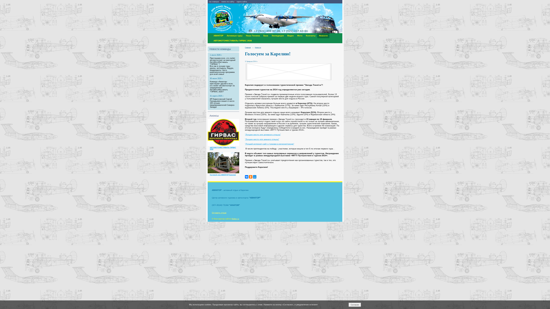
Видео (290, 36)
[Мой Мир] (254, 177)
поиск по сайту (227, 2)
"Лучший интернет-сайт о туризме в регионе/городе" (269, 144)
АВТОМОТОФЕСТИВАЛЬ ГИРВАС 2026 (233, 41)
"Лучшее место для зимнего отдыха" (262, 139)
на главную (214, 2)
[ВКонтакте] (246, 177)
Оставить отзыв (219, 213)
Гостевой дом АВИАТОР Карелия (223, 175)
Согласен (355, 305)
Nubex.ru (235, 219)
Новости (323, 36)
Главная (248, 47)
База (265, 36)
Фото (299, 36)
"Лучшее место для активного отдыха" (263, 135)
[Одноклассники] (250, 177)
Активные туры (234, 36)
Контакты (311, 36)
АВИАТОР (218, 36)
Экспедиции (278, 36)
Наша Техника (253, 36)
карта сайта (242, 2)
